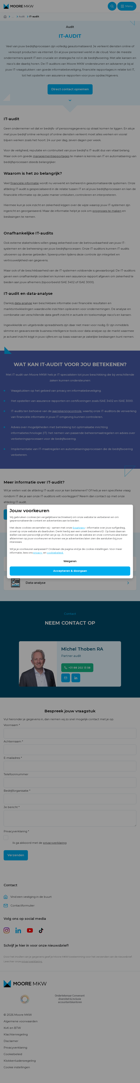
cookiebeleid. (55, 552)
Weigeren (70, 561)
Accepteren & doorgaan (70, 570)
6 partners (79, 527)
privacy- (38, 552)
